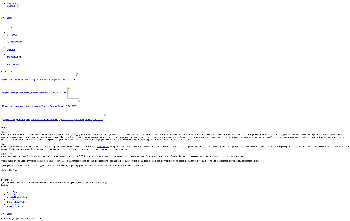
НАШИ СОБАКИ (15, 42)
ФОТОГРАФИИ (14, 57)
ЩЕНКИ (11, 49)
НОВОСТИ (6, 71)
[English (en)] (13, 6)
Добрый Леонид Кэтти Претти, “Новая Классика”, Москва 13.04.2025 (34, 93)
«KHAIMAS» (103, 146)
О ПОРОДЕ (12, 35)
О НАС (10, 27)
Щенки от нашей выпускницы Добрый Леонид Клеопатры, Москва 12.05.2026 (38, 79)
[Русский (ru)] (13, 3)
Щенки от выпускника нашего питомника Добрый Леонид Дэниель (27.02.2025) (39, 106)
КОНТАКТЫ (13, 64)
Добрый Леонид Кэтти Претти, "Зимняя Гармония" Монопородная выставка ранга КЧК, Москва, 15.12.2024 (52, 119)
